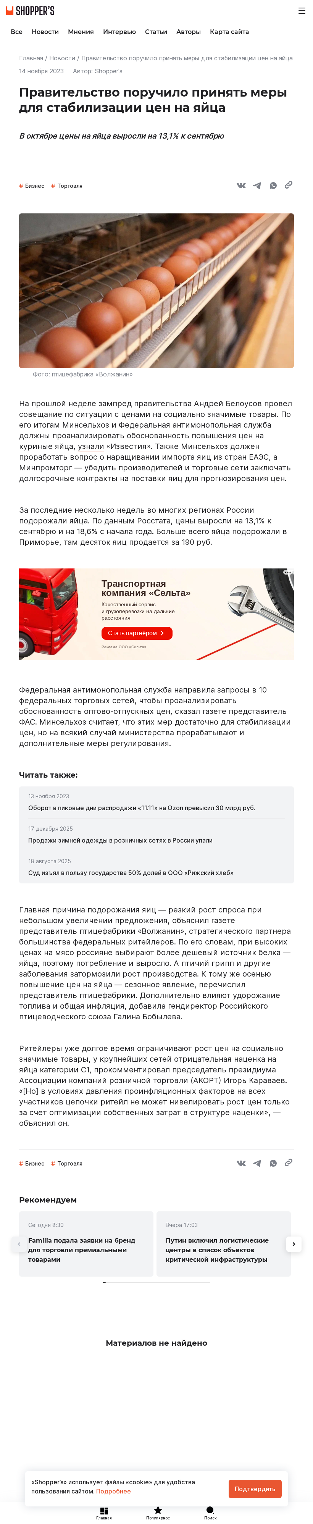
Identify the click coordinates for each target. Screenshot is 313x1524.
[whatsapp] (273, 186)
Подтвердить (255, 1489)
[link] (156, 807)
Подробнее (113, 1491)
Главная (31, 58)
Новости (62, 58)
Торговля (69, 185)
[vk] (241, 186)
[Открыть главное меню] (301, 11)
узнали (91, 446)
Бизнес (34, 185)
